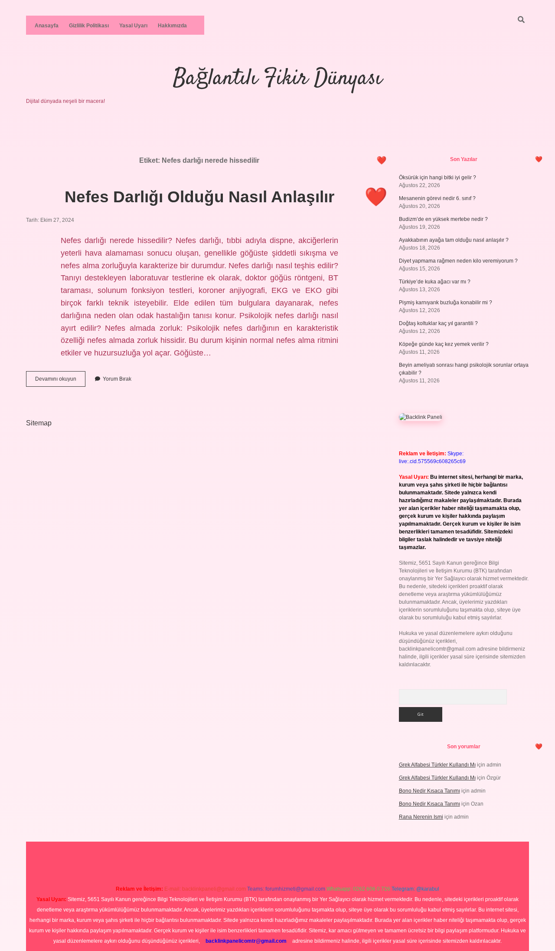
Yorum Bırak (117, 379)
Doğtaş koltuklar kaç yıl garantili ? (438, 323)
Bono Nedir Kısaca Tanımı (429, 791)
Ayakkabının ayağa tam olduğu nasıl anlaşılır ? (454, 240)
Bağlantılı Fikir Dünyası (277, 79)
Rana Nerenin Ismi (421, 817)
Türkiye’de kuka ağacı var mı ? (434, 282)
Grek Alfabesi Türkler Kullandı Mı (437, 765)
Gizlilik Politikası (89, 26)
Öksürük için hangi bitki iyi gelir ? (437, 177)
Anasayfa (47, 26)
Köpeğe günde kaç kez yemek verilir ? (444, 344)
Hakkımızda (172, 26)
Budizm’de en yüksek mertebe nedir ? (443, 219)
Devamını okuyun (60, 381)
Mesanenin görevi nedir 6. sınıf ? (437, 198)
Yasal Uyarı (133, 26)
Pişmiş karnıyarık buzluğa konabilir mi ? (445, 302)
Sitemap (39, 423)
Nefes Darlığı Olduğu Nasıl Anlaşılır (199, 197)
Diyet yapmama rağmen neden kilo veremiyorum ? (458, 261)
